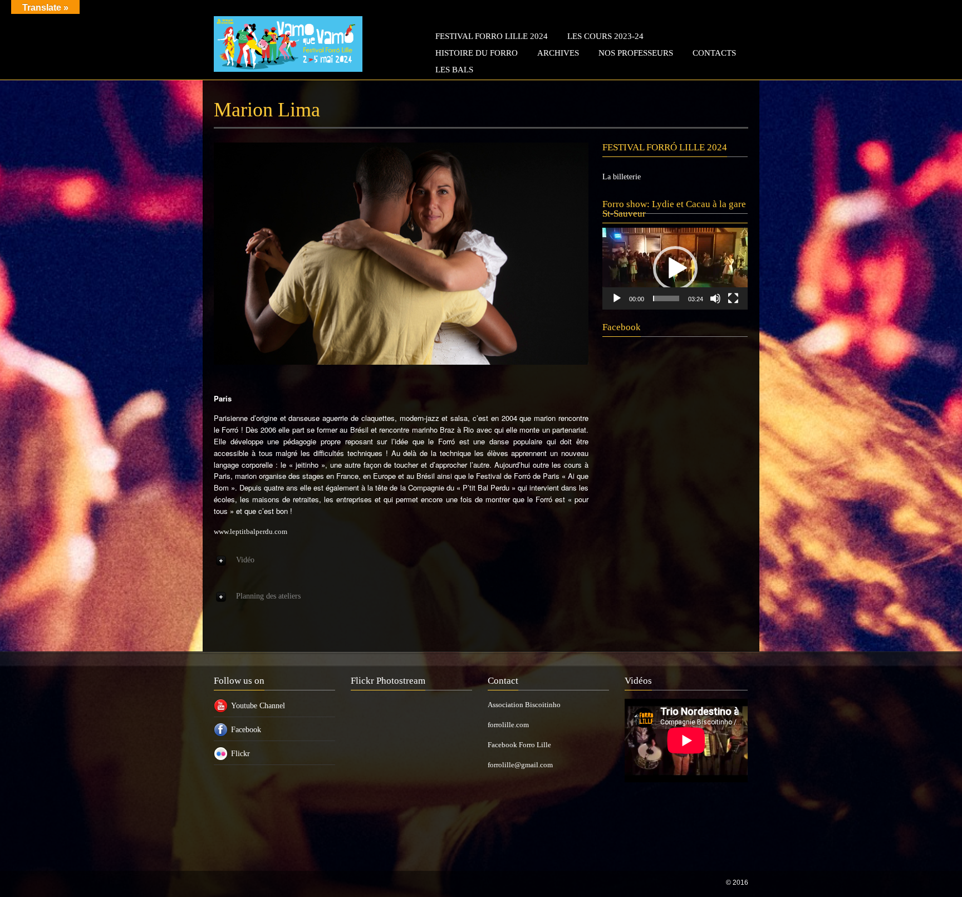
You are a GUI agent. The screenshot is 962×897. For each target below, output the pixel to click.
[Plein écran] (733, 298)
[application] (675, 269)
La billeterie (621, 177)
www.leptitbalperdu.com (250, 531)
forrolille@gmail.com (520, 765)
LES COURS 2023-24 (605, 36)
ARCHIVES (558, 52)
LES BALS (454, 69)
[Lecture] (616, 298)
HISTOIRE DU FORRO (476, 52)
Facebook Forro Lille (519, 745)
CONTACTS (714, 52)
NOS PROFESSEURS (635, 52)
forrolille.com (508, 724)
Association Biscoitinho (524, 704)
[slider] (666, 298)
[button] (675, 268)
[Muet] (715, 298)
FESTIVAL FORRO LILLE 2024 (491, 36)
